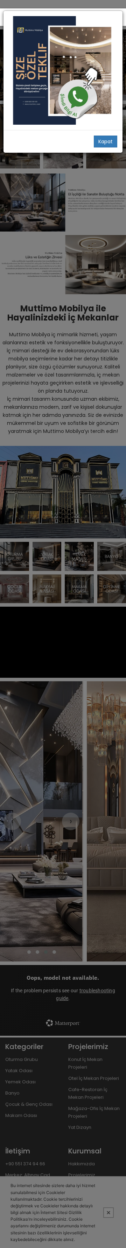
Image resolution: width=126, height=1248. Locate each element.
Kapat (105, 141)
